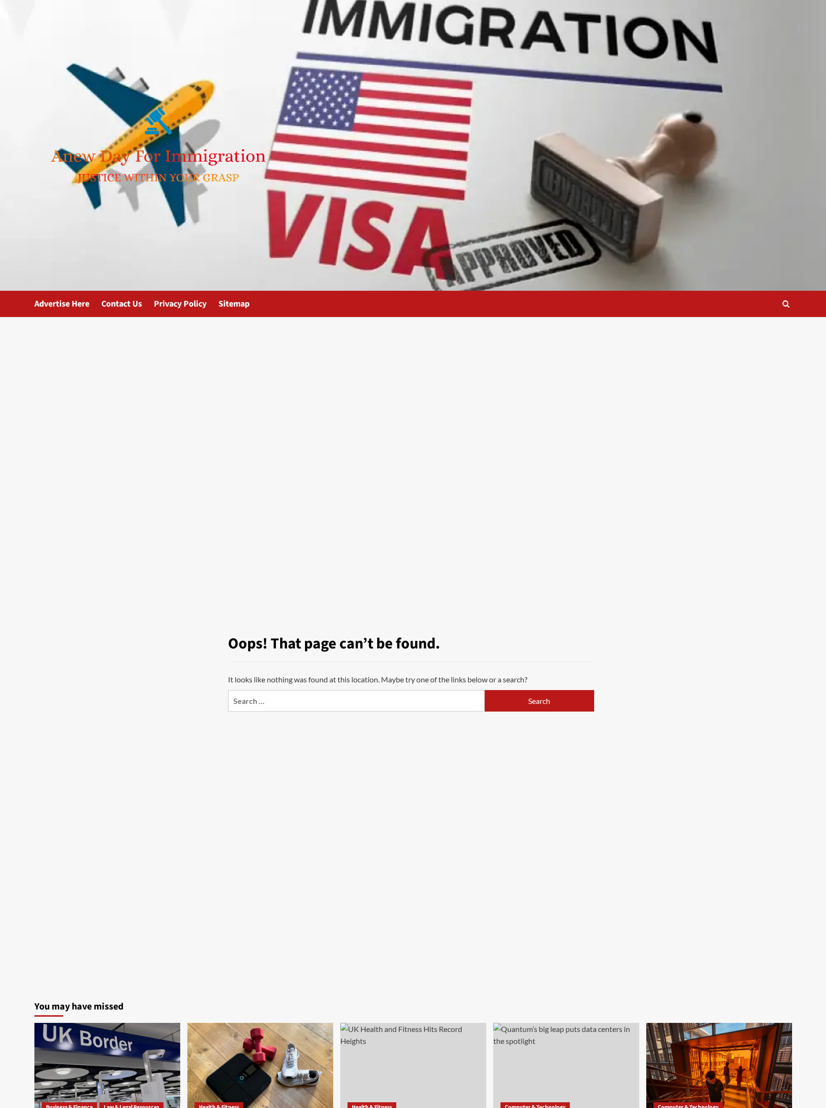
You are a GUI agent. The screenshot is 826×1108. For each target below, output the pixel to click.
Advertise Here (61, 304)
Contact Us (121, 304)
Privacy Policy (180, 304)
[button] (786, 304)
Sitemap (234, 304)
